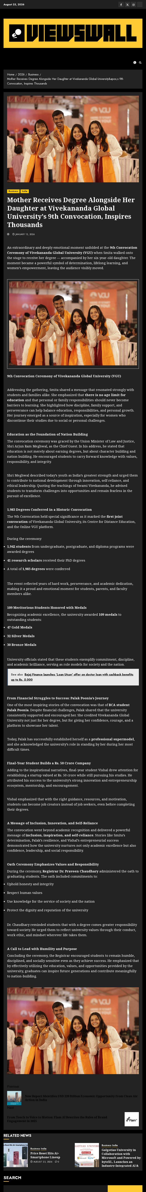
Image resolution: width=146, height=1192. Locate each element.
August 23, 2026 (42, 1162)
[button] (140, 62)
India (24, 191)
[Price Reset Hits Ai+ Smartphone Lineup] (16, 1155)
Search (12, 1177)
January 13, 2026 (25, 234)
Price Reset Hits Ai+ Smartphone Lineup (45, 1155)
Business (13, 191)
